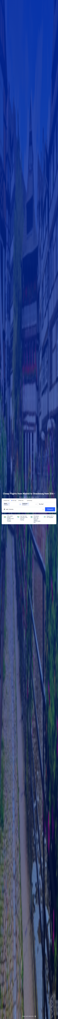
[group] (11, 504)
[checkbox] (29, 500)
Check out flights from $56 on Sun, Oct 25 (28, 497)
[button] (46, 2)
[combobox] (10, 504)
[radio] (6, 500)
